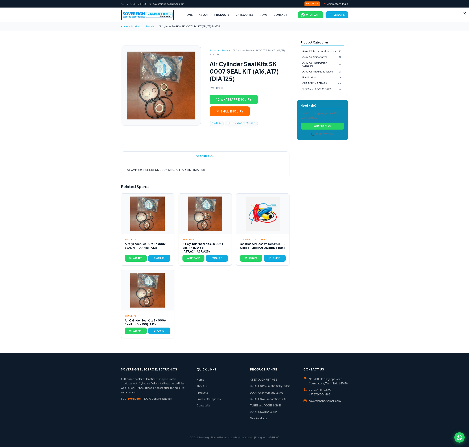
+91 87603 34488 (319, 394)
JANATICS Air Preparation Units (321, 51)
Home (188, 14)
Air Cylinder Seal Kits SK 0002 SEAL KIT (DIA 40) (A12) (145, 245)
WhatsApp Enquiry (236, 99)
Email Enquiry (232, 111)
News (263, 14)
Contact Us (203, 405)
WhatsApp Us (322, 125)
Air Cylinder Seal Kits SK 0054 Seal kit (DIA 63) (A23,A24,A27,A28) (202, 247)
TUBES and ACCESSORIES (241, 123)
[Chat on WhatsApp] (459, 437)
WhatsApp (313, 14)
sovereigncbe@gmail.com (166, 3)
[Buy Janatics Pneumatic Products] (147, 15)
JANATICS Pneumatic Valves (321, 71)
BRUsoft (275, 437)
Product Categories (209, 399)
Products (222, 14)
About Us (202, 386)
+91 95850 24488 (133, 3)
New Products (321, 77)
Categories (245, 14)
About (204, 14)
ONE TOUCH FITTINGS (321, 83)
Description (205, 156)
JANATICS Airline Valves (321, 56)
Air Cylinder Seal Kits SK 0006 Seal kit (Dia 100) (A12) (145, 322)
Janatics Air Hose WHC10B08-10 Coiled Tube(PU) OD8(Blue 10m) (262, 245)
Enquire (339, 14)
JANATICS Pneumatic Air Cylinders (321, 64)
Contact (280, 14)
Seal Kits (150, 26)
